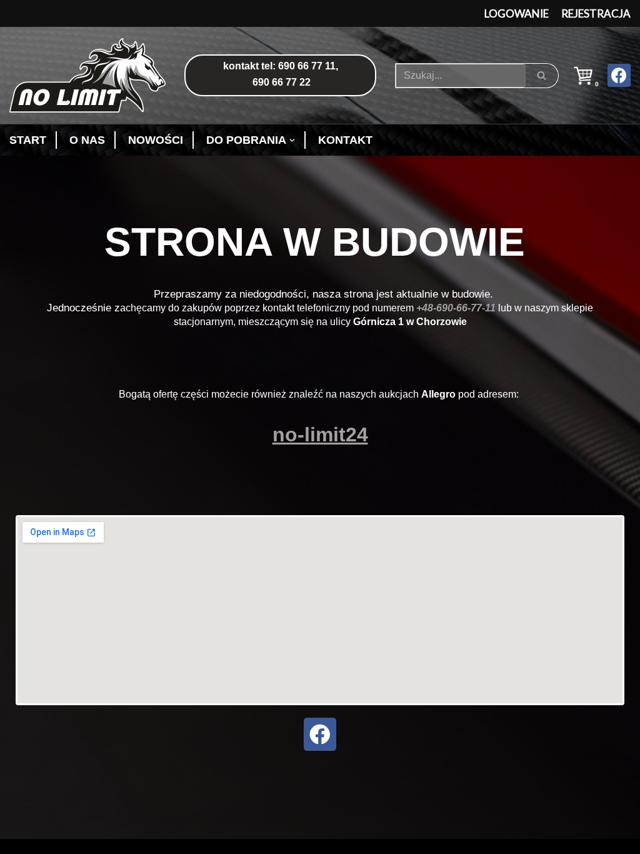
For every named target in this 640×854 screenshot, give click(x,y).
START (27, 140)
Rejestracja (596, 13)
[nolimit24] (90, 75)
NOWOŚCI (155, 140)
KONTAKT (345, 140)
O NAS (87, 140)
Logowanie (516, 13)
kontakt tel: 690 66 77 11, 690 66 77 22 (280, 74)
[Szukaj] (542, 75)
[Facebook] (619, 75)
